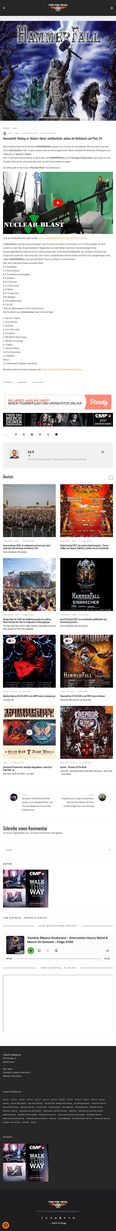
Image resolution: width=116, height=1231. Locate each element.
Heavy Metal (11, 1111)
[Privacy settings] (5, 1225)
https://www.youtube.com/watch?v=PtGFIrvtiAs (63, 238)
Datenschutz (74, 1211)
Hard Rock (97, 1107)
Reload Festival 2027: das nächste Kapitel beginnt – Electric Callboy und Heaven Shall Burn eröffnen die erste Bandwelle (84, 546)
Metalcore (10, 1115)
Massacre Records (31, 1111)
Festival (42, 1107)
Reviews (74, 762)
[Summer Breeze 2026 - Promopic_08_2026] (29, 510)
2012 (6, 1099)
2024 (94, 1099)
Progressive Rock (37, 1118)
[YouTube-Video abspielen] (58, 203)
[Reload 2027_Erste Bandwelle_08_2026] (86, 510)
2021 (70, 1099)
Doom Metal (28, 1107)
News (17, 133)
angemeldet (19, 832)
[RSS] (65, 1218)
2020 (62, 1099)
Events (5, 691)
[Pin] (32, 434)
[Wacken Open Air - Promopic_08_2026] (29, 584)
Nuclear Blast (38, 382)
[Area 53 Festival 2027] (86, 584)
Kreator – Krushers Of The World (73, 767)
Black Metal (36, 1103)
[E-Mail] (40, 434)
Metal (74, 1111)
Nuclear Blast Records (72, 1115)
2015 (22, 1099)
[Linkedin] (55, 1218)
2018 (46, 1099)
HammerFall (22, 382)
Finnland (55, 1107)
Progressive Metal (14, 1118)
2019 (54, 1099)
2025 (102, 1099)
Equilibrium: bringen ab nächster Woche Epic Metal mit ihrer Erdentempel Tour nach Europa (78, 800)
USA (34, 1122)
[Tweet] (24, 434)
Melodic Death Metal (55, 1111)
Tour (26, 1122)
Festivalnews (8, 541)
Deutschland (11, 1107)
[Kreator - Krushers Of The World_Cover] (86, 732)
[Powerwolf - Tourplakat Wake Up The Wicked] (86, 661)
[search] (109, 849)
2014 (14, 1099)
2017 (38, 1099)
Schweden (64, 1118)
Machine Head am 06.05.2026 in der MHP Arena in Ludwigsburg (29, 696)
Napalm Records (28, 1115)
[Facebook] (42, 1218)
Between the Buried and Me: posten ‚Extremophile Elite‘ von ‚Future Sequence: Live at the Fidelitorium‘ (37, 802)
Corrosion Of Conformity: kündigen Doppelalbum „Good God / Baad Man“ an (28, 768)
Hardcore (82, 1107)
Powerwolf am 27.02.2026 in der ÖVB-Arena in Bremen (82, 696)
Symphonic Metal (83, 1118)
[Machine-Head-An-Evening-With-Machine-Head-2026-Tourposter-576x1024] (29, 661)
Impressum (63, 1211)
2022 (78, 1099)
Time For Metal (12, 1122)
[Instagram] (51, 1218)
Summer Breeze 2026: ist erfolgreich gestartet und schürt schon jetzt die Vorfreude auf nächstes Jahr (27, 546)
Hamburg (69, 1107)
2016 (30, 1099)
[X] (46, 1218)
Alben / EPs (64, 762)
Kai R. (10, 133)
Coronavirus (82, 1103)
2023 (86, 1099)
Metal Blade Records (91, 1111)
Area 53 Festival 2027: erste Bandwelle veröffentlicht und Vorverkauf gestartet (83, 620)
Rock (53, 1118)
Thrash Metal (103, 1118)
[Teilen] (16, 434)
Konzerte (13, 691)
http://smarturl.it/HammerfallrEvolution (62, 369)
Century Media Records (59, 1103)
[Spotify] (60, 1218)
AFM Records (19, 1103)
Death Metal (99, 1103)
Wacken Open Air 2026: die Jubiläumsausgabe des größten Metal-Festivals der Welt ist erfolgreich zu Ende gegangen (27, 620)
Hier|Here (25, 1072)
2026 (6, 1103)
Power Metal (95, 1115)
